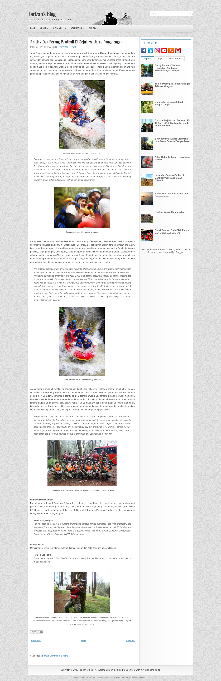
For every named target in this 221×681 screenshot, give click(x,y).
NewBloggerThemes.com (137, 677)
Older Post (130, 640)
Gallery (93, 28)
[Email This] (31, 632)
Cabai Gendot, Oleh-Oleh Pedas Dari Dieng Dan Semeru (172, 231)
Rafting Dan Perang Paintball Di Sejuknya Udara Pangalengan (76, 41)
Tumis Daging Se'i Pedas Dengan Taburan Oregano (172, 85)
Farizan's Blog (42, 14)
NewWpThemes (88, 677)
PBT (124, 677)
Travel (73, 47)
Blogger (179, 252)
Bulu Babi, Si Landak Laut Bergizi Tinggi (169, 103)
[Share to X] (38, 632)
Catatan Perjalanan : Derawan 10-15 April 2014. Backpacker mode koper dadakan (172, 123)
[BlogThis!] (35, 632)
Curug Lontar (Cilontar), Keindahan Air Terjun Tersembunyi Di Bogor (167, 68)
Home (32, 28)
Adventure (65, 47)
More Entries (175, 58)
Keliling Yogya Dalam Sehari (170, 212)
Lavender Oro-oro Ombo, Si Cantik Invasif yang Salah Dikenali (170, 178)
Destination (77, 28)
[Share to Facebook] (41, 632)
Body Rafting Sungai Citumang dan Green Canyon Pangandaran (172, 140)
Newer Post (36, 640)
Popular (147, 58)
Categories (59, 28)
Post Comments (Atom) (56, 655)
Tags (160, 58)
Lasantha (116, 677)
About (44, 28)
